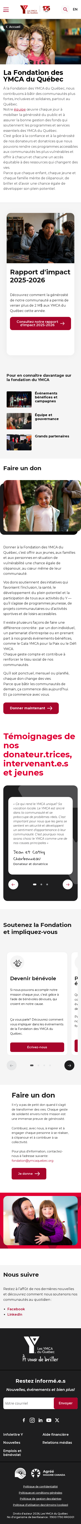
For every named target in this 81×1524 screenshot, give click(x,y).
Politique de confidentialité (40, 1486)
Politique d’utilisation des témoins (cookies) (40, 1504)
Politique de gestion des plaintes (40, 1498)
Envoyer (66, 1403)
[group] (37, 1003)
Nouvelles (11, 1443)
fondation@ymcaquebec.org (32, 1161)
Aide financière (56, 1435)
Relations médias (57, 1443)
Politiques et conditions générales (40, 1492)
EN (75, 9)
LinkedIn (14, 1314)
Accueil (14, 27)
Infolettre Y (13, 1435)
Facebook (16, 1309)
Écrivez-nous (37, 1047)
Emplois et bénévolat (12, 1453)
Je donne (25, 1174)
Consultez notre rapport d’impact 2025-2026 (37, 323)
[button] (31, 1065)
